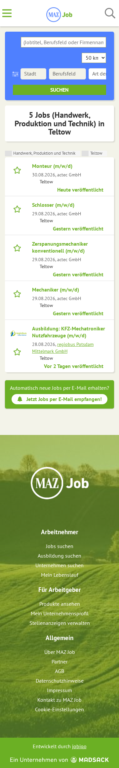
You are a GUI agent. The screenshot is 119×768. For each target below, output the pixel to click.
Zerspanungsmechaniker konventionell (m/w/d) (60, 247)
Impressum (59, 690)
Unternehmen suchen (59, 565)
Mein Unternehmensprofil (60, 613)
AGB (59, 671)
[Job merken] (18, 169)
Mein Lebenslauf (59, 574)
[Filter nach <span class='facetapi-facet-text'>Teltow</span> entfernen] (85, 153)
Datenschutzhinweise (60, 680)
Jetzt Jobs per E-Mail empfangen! (64, 399)
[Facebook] (54, 513)
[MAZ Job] (59, 13)
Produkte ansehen (59, 603)
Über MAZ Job (59, 652)
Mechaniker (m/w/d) (55, 289)
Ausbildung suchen (59, 555)
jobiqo (79, 746)
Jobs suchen (59, 546)
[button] (16, 73)
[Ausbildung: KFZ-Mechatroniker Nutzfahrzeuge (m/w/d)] (18, 333)
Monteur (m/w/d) (52, 166)
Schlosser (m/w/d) (53, 204)
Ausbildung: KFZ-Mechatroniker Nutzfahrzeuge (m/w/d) (68, 332)
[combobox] (63, 42)
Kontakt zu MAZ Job (59, 699)
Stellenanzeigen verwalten (59, 623)
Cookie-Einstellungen (59, 709)
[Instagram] (65, 513)
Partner (59, 661)
